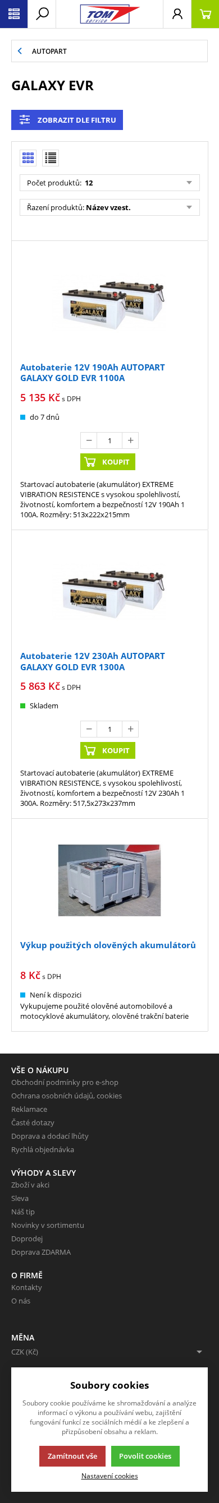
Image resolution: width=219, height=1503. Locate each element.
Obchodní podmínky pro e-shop (64, 1082)
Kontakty (26, 1287)
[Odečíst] (88, 440)
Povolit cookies (145, 1456)
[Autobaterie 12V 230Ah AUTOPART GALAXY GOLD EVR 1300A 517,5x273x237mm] (109, 591)
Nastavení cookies (109, 1475)
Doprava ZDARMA (41, 1252)
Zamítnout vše (72, 1456)
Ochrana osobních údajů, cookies (66, 1096)
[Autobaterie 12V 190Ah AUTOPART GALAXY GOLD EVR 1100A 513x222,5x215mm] (109, 302)
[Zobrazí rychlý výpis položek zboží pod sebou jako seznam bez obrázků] (50, 158)
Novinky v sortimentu (47, 1225)
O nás (20, 1301)
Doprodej (27, 1238)
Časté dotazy (32, 1122)
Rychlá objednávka (42, 1149)
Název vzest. (108, 207)
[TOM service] (109, 14)
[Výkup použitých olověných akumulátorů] (109, 880)
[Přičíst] (130, 440)
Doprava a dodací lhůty (50, 1136)
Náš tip (23, 1212)
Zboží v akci (30, 1185)
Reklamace (29, 1109)
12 (88, 183)
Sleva (20, 1198)
